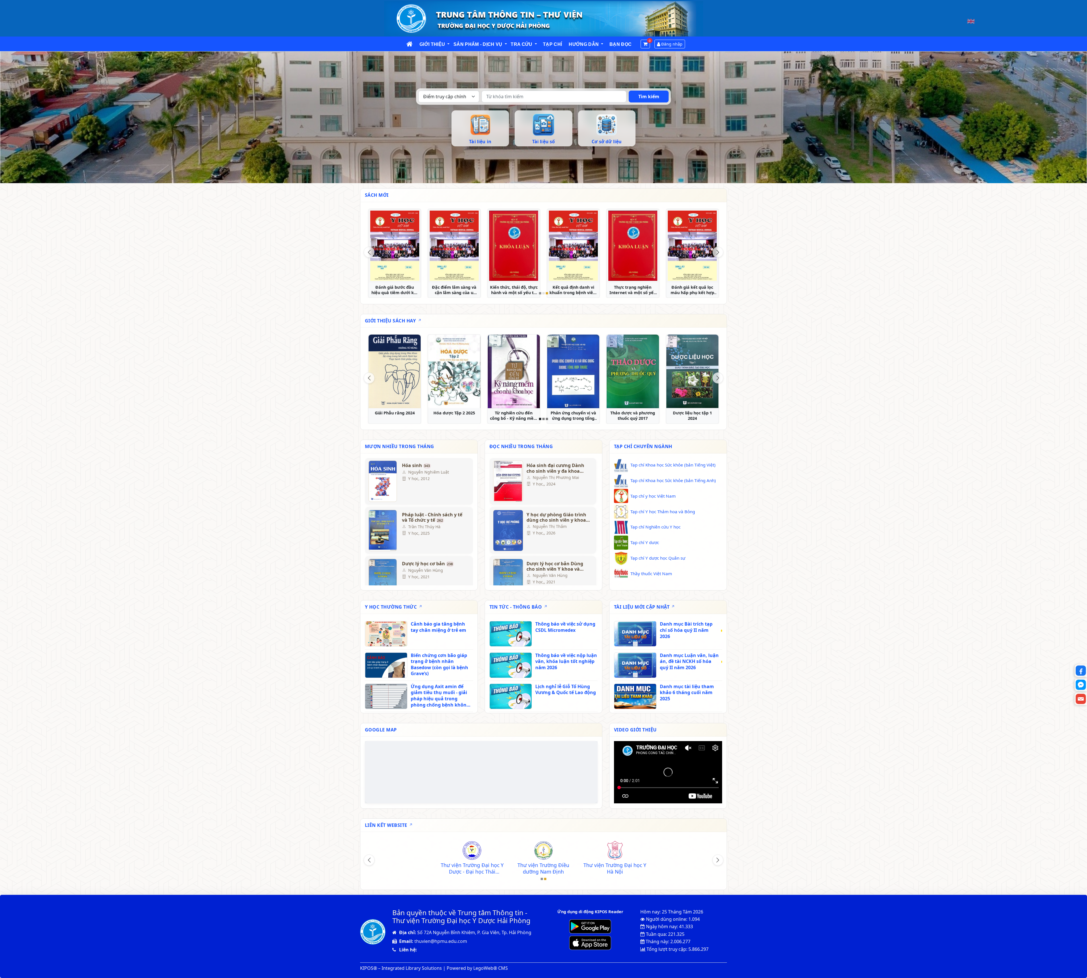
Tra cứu (521, 44)
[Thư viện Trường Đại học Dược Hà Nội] (686, 851)
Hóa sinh (416, 465)
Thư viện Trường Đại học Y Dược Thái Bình (472, 868)
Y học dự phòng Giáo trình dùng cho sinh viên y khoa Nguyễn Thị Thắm (556, 517)
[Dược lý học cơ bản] (383, 579)
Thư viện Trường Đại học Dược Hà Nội (686, 868)
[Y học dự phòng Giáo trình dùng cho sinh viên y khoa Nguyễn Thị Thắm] (507, 530)
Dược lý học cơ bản (427, 564)
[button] (448, 44)
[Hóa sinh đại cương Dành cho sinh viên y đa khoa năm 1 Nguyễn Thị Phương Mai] (507, 481)
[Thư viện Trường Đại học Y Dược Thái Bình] (472, 851)
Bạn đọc (620, 44)
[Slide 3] (547, 293)
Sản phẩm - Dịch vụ (477, 44)
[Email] (1081, 699)
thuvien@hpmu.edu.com (440, 941)
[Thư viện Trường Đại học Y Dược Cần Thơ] (543, 851)
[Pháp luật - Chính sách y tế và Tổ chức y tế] (383, 530)
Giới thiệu (432, 44)
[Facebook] (1081, 670)
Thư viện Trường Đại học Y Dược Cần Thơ (543, 868)
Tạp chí (552, 44)
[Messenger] (1081, 685)
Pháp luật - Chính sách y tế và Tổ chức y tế (432, 517)
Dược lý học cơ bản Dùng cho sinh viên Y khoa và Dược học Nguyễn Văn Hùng (555, 566)
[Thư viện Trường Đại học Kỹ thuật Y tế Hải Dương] (614, 851)
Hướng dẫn (584, 44)
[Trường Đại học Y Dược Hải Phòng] (400, 851)
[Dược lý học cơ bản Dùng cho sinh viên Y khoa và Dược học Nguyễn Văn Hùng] (507, 579)
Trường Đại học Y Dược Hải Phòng (401, 868)
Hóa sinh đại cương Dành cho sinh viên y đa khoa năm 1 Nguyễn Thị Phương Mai (557, 468)
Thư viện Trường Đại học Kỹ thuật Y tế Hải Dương (615, 868)
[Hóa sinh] (383, 481)
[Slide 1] (540, 293)
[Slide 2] (543, 293)
